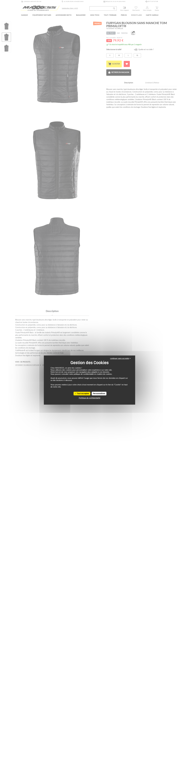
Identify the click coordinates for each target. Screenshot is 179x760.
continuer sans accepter (119, 358)
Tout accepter (82, 393)
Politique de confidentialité (89, 398)
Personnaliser (99, 393)
